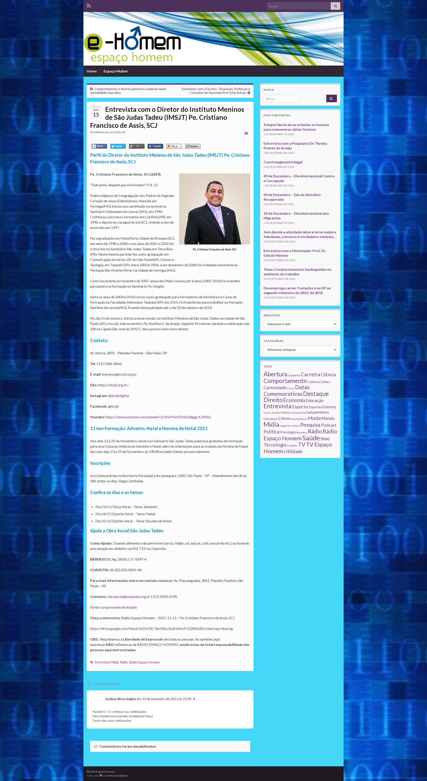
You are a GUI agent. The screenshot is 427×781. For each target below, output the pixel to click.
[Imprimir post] (246, 133)
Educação (315, 400)
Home (92, 71)
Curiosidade (275, 387)
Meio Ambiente (298, 418)
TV (301, 444)
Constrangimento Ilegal (283, 162)
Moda (314, 418)
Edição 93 (119, 132)
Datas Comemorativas (287, 390)
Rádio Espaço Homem (144, 662)
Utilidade (293, 451)
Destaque (316, 393)
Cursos (290, 388)
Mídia (115, 662)
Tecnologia (275, 444)
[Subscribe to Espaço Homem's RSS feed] (89, 5)
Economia (294, 400)
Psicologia (288, 432)
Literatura (271, 419)
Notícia (296, 425)
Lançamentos (318, 412)
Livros (284, 418)
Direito (273, 399)
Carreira (310, 374)
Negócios (285, 425)
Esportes (315, 407)
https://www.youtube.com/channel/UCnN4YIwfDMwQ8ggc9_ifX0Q (158, 417)
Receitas (301, 432)
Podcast (328, 425)
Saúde (311, 438)
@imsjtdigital (119, 395)
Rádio (124, 662)
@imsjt (113, 406)
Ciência (328, 374)
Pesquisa (310, 425)
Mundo (328, 418)
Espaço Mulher (116, 71)
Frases (267, 412)
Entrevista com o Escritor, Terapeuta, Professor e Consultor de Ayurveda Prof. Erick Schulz (216, 90)
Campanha (294, 375)
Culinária (314, 382)
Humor (285, 412)
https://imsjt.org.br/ (113, 385)
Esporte (300, 406)
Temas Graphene (117, 775)
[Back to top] (417, 771)
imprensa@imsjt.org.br (119, 374)
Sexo (325, 438)
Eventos (329, 407)
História (276, 412)
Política (271, 431)
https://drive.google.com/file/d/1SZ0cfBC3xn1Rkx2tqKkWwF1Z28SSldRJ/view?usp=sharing (161, 628)
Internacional (298, 412)
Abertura (275, 374)
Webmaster (102, 132)
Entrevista (102, 662)
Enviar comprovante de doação (113, 607)
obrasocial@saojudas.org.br (128, 596)
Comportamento (285, 380)
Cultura (325, 382)
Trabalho (292, 445)
